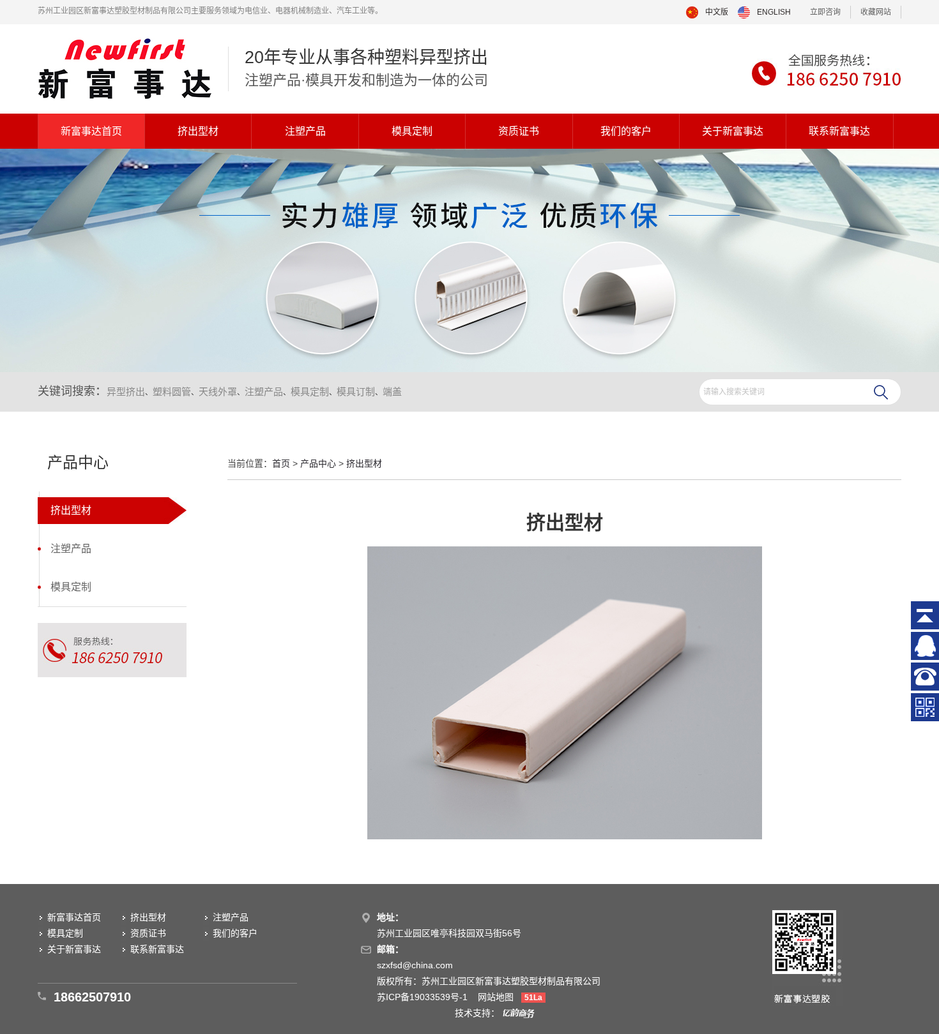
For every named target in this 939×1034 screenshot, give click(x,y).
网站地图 (496, 997)
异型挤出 (126, 391)
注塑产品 (305, 131)
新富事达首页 (91, 131)
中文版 (716, 12)
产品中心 (318, 463)
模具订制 (356, 391)
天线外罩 (218, 391)
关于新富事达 (732, 131)
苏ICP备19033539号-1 (423, 997)
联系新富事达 (839, 131)
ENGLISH (774, 12)
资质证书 (518, 131)
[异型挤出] (125, 69)
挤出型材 (198, 131)
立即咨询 (825, 12)
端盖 (392, 391)
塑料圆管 (172, 391)
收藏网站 (875, 12)
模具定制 (412, 131)
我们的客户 (626, 131)
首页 (281, 463)
